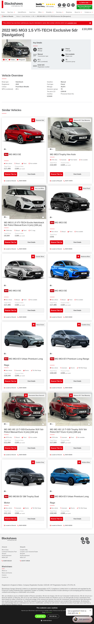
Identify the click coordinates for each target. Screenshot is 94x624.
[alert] (47, 614)
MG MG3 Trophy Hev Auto (63, 154)
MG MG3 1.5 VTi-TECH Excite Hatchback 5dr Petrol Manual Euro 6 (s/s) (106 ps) (24, 223)
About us (4, 570)
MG (33, 16)
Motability (49, 12)
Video (12, 60)
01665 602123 (7, 560)
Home (3, 12)
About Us (77, 12)
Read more (49, 612)
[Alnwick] (59, 5)
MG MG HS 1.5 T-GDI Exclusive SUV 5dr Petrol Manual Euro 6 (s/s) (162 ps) (23, 430)
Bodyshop (69, 12)
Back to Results (8, 16)
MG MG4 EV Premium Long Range (70, 359)
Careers (4, 575)
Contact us (88, 12)
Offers (40, 12)
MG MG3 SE (13, 154)
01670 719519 (25, 560)
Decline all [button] (53, 616)
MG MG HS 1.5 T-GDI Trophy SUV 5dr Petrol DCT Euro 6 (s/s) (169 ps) (68, 430)
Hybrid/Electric (22, 12)
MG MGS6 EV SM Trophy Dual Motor (21, 499)
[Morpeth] (64, 5)
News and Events (7, 573)
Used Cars (32, 12)
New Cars (10, 12)
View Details (31, 174)
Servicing (59, 12)
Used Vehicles (26, 16)
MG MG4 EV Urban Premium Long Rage (23, 362)
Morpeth (59, 180)
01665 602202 (22, 180)
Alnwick (13, 180)
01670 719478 (68, 180)
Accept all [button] (40, 616)
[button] (47, 620)
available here (72, 23)
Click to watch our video (84, 7)
